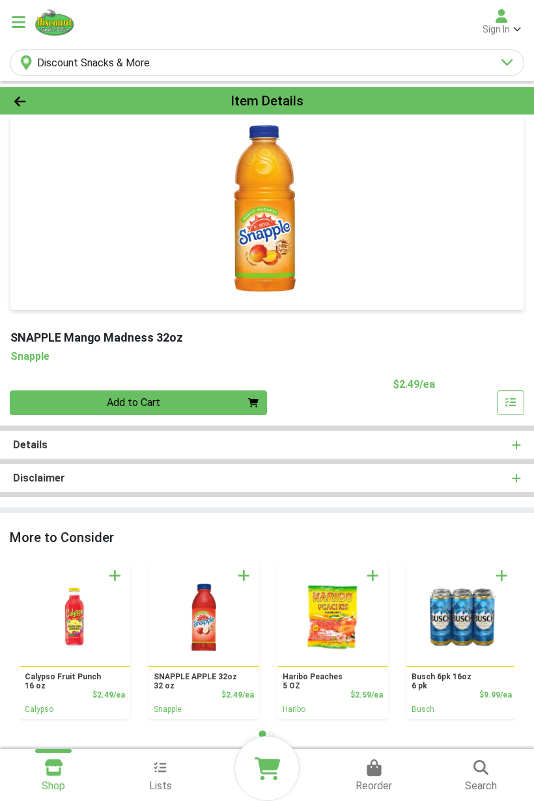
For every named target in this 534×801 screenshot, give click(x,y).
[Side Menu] (18, 22)
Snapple (167, 709)
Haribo (294, 709)
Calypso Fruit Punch (63, 681)
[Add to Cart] (115, 575)
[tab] (262, 733)
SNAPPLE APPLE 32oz (195, 681)
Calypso (39, 709)
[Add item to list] (510, 402)
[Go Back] (74, 100)
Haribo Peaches (313, 681)
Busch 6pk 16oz (441, 681)
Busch (423, 709)
